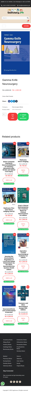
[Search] (27, 18)
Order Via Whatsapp (23, 116)
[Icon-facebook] (11, 382)
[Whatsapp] (20, 382)
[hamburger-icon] (4, 26)
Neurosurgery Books (17, 107)
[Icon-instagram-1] (17, 382)
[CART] (28, 21)
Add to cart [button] (9, 180)
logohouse (15, 390)
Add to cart (12, 116)
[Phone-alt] (14, 382)
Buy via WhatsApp (9, 183)
